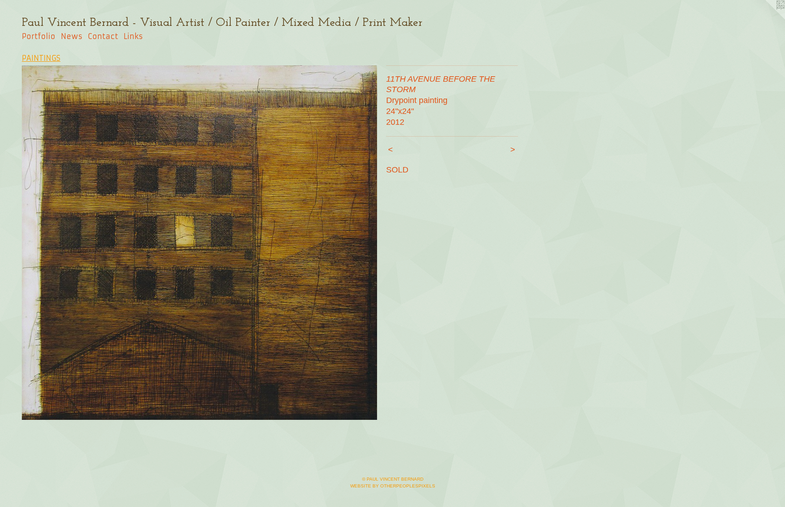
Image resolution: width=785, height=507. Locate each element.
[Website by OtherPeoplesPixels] (767, 18)
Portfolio (38, 36)
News (71, 36)
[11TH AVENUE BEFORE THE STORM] (199, 242)
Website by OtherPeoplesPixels (392, 485)
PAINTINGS (41, 58)
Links (133, 36)
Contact (103, 36)
